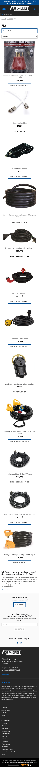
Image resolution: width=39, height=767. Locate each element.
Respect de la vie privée (9, 752)
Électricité (10, 19)
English (4, 754)
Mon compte (6, 744)
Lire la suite (5, 589)
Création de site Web (13, 765)
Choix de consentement (31, 762)
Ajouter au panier (19, 131)
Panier (4, 739)
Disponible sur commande (19, 86)
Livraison (5, 747)
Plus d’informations (19, 222)
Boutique (5, 736)
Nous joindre (19, 604)
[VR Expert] (20, 9)
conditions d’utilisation (18, 762)
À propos (6, 682)
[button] (4, 9)
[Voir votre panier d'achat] (35, 9)
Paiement (5, 741)
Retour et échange (8, 749)
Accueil (4, 19)
